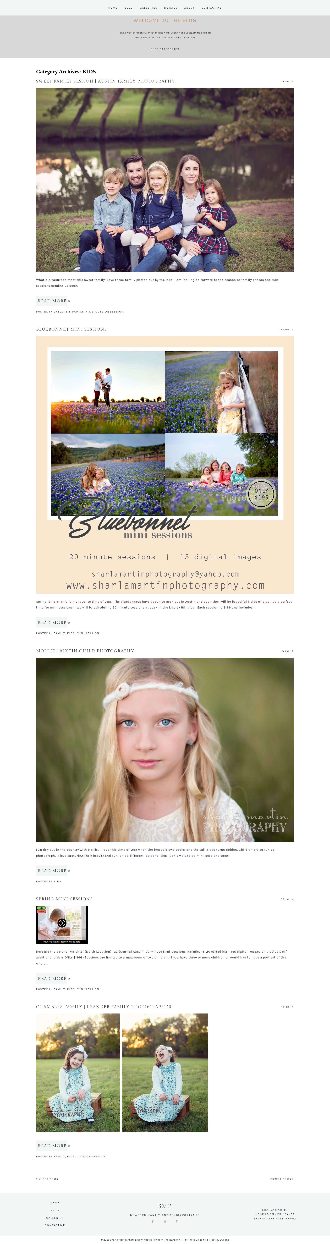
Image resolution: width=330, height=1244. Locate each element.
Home (113, 7)
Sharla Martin (275, 1209)
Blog (129, 7)
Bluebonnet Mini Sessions (71, 329)
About (189, 7)
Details (170, 7)
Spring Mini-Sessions (64, 899)
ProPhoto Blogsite (195, 1239)
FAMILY (78, 311)
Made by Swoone (219, 1239)
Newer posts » (282, 1179)
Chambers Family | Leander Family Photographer (104, 1007)
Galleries (148, 7)
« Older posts (47, 1179)
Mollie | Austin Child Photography (85, 651)
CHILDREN (62, 311)
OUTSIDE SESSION (109, 311)
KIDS (90, 311)
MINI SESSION (88, 633)
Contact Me (212, 7)
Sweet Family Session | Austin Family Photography (105, 81)
